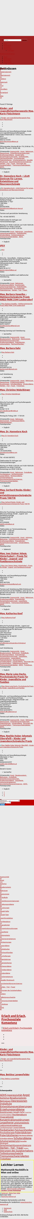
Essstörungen (6, 1112)
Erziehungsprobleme (12, 1109)
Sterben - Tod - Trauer (11, 1148)
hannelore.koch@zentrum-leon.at (11, 208)
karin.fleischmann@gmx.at (9, 141)
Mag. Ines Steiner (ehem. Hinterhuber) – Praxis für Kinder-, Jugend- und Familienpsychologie (13, 557)
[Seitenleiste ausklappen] (1, 799)
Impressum (7, 1208)
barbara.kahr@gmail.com (8, 369)
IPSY (2, 245)
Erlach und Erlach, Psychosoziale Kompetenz (13, 1019)
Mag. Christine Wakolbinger (15, 390)
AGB (5, 1210)
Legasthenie (6, 1122)
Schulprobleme (22, 1138)
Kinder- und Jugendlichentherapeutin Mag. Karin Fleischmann (17, 111)
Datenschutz (8, 1211)
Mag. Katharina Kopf (11, 613)
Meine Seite (8, 49)
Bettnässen (7, 45)
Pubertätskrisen (23, 1132)
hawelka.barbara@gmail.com (10, 326)
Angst (26, 1095)
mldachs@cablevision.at (8, 712)
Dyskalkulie (6, 1103)
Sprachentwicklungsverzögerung (15, 1145)
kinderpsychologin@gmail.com (10, 584)
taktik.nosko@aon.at (7, 524)
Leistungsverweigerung (11, 1125)
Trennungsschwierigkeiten (14, 1156)
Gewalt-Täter (28, 1112)
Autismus (4, 1098)
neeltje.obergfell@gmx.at (8, 764)
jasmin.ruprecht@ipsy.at (8, 270)
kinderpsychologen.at (7, 37)
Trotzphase (5, 1159)
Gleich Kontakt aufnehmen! (16, 1189)
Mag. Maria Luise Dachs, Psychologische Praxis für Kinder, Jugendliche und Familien (14, 678)
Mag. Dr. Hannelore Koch (13, 431)
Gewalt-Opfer (19, 1112)
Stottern (26, 1148)
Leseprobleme (19, 1127)
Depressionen (19, 1100)
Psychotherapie (7, 1132)
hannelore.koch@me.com (8, 452)
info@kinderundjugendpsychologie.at (13, 643)
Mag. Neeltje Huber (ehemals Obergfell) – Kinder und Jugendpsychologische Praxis (16, 738)
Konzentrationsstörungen (14, 1119)
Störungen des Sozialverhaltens (16, 1150)
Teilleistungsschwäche (11, 1153)
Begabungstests (18, 1098)
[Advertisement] (17, 17)
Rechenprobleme (26, 1135)
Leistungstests (21, 1122)
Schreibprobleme (6, 1138)
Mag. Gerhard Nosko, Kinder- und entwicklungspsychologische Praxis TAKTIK (15, 494)
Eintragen (11, 50)
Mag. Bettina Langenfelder (15, 1074)
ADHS (3, 1094)
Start (5, 43)
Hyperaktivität (7, 1117)
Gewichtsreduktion (6, 1115)
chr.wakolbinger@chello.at (9, 411)
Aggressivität (14, 1095)
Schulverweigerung (10, 1141)
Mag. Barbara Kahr (10, 348)
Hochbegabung (19, 1114)
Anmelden (7, 47)
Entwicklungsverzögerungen (16, 1106)
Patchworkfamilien (24, 1130)
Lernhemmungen (6, 1127)
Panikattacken (7, 1130)
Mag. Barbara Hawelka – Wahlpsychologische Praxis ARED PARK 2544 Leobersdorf (16, 297)
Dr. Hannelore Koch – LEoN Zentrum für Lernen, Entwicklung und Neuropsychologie (15, 180)
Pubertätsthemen (9, 1135)
